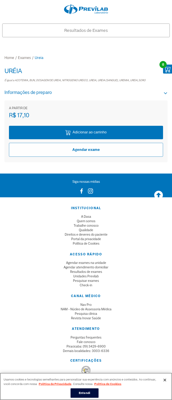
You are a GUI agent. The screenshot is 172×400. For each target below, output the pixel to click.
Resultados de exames (86, 272)
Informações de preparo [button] (28, 92)
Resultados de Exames (86, 30)
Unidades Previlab (86, 276)
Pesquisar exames (86, 281)
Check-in (86, 285)
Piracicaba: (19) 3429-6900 (86, 346)
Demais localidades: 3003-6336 (86, 351)
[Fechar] (165, 380)
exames (24, 58)
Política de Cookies (86, 243)
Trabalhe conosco (86, 225)
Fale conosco (86, 342)
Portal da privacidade (86, 239)
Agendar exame (86, 150)
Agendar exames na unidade (86, 263)
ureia (39, 58)
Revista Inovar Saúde (86, 318)
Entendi (84, 393)
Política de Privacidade (55, 384)
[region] (86, 386)
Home (9, 58)
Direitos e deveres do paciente (86, 234)
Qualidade (86, 230)
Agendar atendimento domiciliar (86, 267)
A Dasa (86, 216)
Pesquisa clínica (86, 313)
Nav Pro (86, 305)
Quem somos (86, 221)
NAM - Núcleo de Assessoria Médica (86, 309)
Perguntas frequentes (86, 337)
